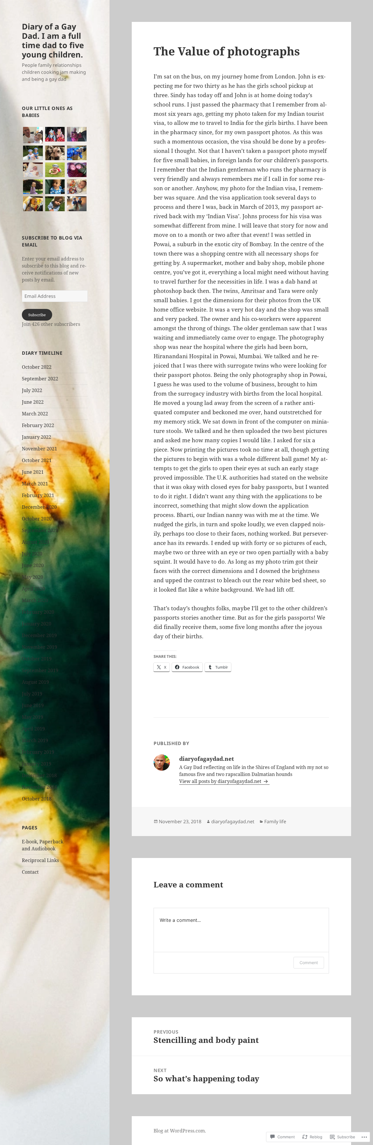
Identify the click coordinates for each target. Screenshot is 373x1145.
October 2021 (37, 460)
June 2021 (33, 472)
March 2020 (35, 600)
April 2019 (33, 729)
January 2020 (36, 623)
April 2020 (33, 588)
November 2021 (39, 448)
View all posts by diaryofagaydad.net (221, 781)
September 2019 (40, 670)
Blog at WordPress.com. (180, 1130)
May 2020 (32, 577)
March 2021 (35, 483)
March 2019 (35, 740)
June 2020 (33, 565)
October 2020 (37, 518)
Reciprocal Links (40, 860)
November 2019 (39, 647)
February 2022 (38, 425)
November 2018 (39, 787)
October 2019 (37, 658)
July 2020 (32, 553)
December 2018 (39, 775)
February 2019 (38, 752)
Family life (275, 821)
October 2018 (37, 799)
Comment (309, 962)
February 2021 (38, 495)
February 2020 (38, 612)
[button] (33, 135)
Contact (30, 872)
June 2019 (33, 705)
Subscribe (37, 314)
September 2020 (40, 530)
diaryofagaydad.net (232, 821)
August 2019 (35, 682)
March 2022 (35, 413)
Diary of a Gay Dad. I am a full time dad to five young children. (53, 40)
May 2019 (32, 717)
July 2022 (32, 390)
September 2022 (40, 378)
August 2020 (35, 542)
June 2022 (33, 402)
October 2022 (37, 367)
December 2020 (39, 507)
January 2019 (36, 764)
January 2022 (36, 437)
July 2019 (32, 694)
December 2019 (39, 635)
